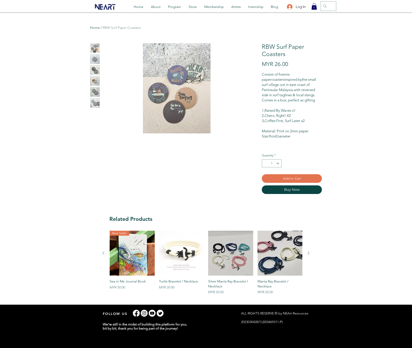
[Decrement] (265, 163)
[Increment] (278, 163)
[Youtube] (152, 313)
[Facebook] (136, 313)
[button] (314, 6)
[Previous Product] (103, 253)
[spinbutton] (272, 163)
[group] (206, 262)
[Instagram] (144, 313)
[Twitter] (160, 313)
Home (95, 28)
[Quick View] (181, 253)
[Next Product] (308, 253)
